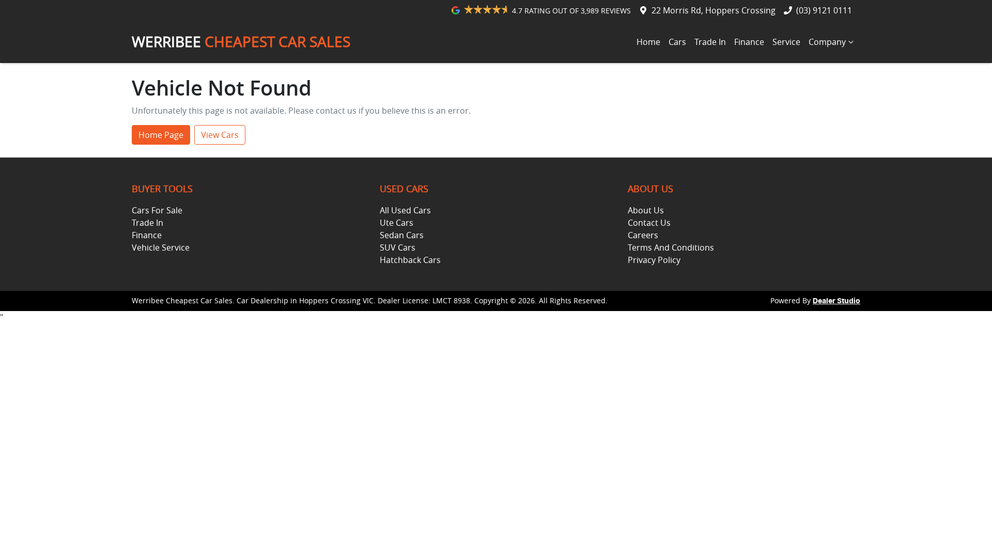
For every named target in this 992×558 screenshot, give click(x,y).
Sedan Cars (402, 235)
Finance (749, 42)
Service (786, 42)
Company (827, 42)
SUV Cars (397, 247)
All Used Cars (405, 210)
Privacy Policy (654, 260)
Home (648, 42)
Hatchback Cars (410, 260)
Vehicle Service (161, 247)
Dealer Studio (836, 301)
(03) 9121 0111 (824, 10)
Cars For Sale (157, 210)
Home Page (160, 135)
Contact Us (649, 222)
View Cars (220, 135)
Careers (643, 235)
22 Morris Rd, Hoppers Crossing (714, 10)
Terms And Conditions (671, 247)
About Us (646, 210)
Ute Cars (396, 222)
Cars (677, 42)
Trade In (710, 42)
